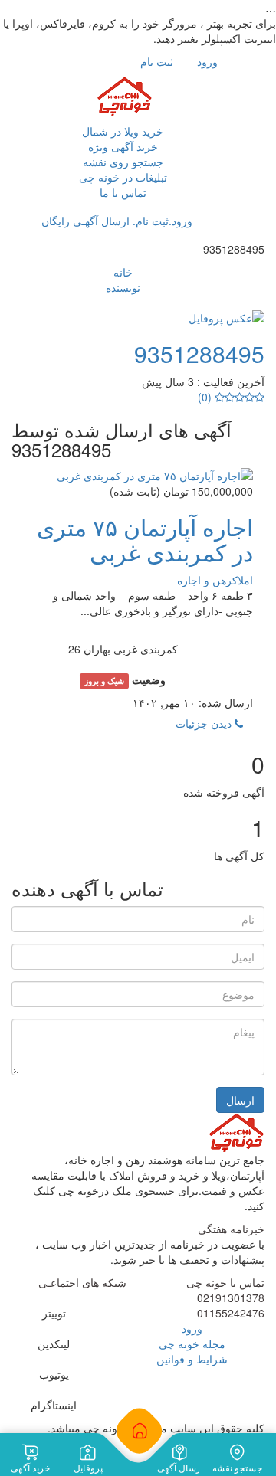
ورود (209, 61)
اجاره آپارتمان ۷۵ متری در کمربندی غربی (145, 539)
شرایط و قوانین (192, 1358)
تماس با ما (123, 192)
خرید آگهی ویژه (123, 146)
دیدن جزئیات (205, 723)
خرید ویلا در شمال (122, 131)
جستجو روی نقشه (123, 161)
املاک (242, 579)
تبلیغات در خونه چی (123, 177)
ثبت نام (158, 61)
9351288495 (199, 353)
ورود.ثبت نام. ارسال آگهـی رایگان (118, 220)
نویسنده (123, 287)
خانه (123, 272)
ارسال (240, 1100)
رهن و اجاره (204, 579)
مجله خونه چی (192, 1343)
